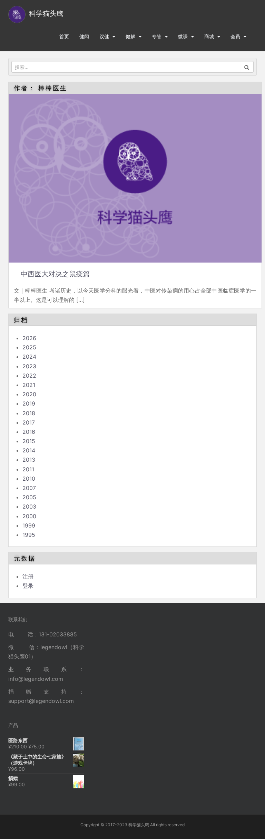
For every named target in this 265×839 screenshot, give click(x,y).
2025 (29, 347)
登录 (27, 585)
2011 (28, 469)
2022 (29, 375)
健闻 (84, 36)
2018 (28, 413)
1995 (28, 534)
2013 (28, 459)
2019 (28, 403)
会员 (235, 36)
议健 (104, 36)
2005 (29, 497)
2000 (29, 516)
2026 (29, 338)
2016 (28, 431)
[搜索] (247, 67)
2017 (28, 422)
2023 (29, 366)
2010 (28, 478)
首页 (64, 36)
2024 (29, 356)
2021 (28, 384)
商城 (209, 36)
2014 (28, 450)
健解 (130, 36)
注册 (27, 576)
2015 (28, 441)
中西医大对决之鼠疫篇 (55, 274)
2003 (29, 506)
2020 (29, 394)
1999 (28, 525)
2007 (29, 487)
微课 (183, 36)
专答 (156, 36)
